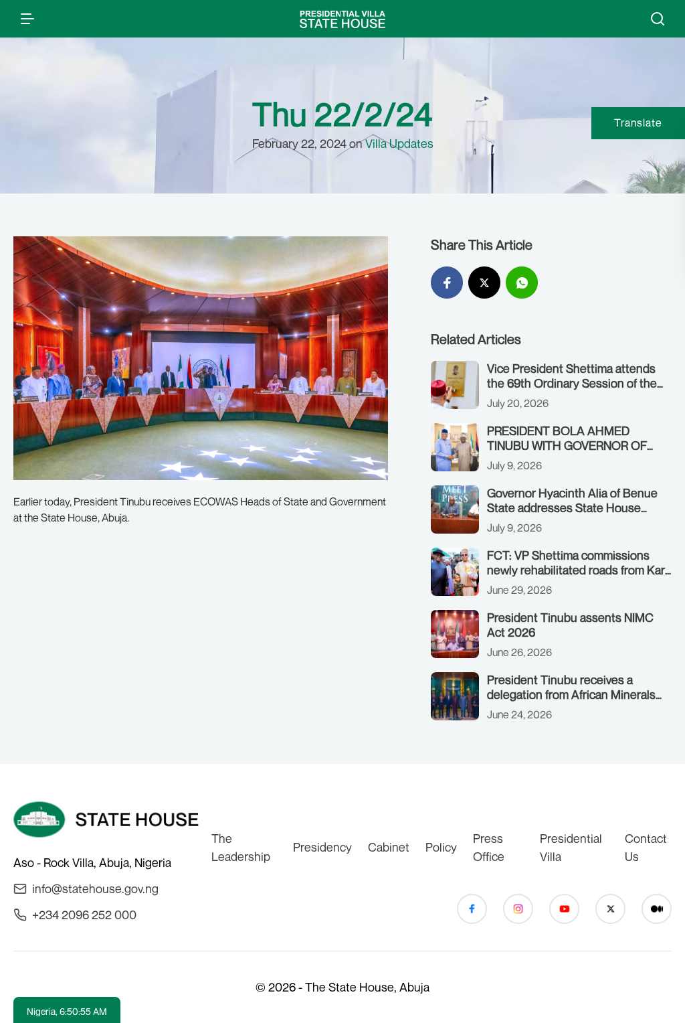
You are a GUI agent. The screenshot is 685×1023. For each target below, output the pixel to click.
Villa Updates (399, 143)
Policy (441, 847)
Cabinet (388, 847)
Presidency (322, 847)
